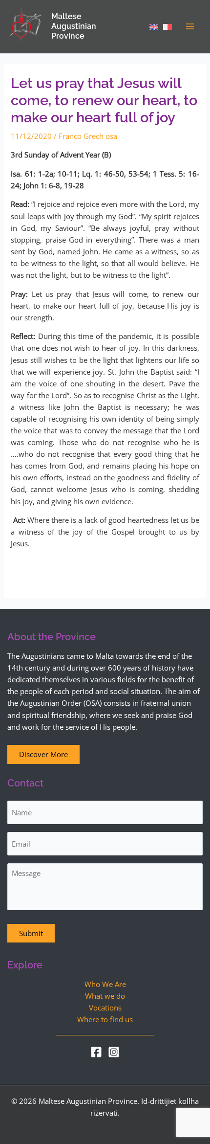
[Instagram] (114, 1052)
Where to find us (105, 1019)
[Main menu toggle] (190, 26)
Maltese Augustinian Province (73, 26)
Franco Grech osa (88, 136)
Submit (31, 933)
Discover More (43, 754)
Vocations (105, 1007)
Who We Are (105, 984)
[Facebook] (96, 1052)
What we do (105, 996)
